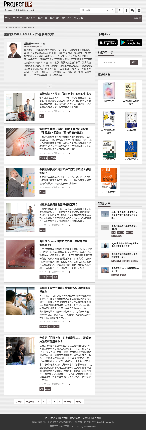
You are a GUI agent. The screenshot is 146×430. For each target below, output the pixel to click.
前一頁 (31, 401)
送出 (134, 62)
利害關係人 (116, 261)
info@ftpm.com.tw (105, 422)
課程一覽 (42, 18)
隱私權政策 (75, 418)
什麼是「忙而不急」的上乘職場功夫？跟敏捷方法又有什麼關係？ (65, 339)
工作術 (42, 277)
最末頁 (79, 401)
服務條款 (86, 418)
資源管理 (43, 158)
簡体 (138, 18)
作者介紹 (30, 18)
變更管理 (125, 261)
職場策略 (115, 275)
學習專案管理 (117, 236)
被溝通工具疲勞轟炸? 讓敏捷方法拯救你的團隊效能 (65, 290)
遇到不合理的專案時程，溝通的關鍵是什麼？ (124, 255)
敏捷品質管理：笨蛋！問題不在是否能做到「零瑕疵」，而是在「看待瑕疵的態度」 (63, 131)
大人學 (54, 418)
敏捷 (41, 116)
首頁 (7, 18)
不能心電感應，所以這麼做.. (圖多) (124, 227)
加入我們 (96, 418)
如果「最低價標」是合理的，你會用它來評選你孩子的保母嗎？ (124, 215)
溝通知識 (43, 326)
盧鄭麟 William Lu (33, 43)
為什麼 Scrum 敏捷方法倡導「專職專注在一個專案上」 (64, 243)
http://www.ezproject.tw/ (33, 47)
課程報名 (54, 18)
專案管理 (17, 18)
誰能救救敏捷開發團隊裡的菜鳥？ (58, 204)
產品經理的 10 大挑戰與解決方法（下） (125, 269)
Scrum (42, 192)
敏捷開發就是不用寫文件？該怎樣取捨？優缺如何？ (65, 171)
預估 (113, 233)
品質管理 (52, 158)
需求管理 (129, 233)
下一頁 (69, 401)
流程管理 (120, 233)
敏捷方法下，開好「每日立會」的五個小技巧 (65, 93)
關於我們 (66, 18)
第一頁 (19, 401)
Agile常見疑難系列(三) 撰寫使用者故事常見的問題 (124, 244)
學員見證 (78, 18)
